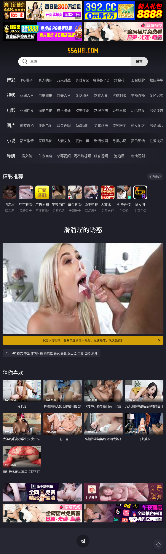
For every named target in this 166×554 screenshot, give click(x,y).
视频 (11, 95)
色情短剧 (138, 156)
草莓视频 (64, 156)
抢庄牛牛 (156, 80)
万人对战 (64, 80)
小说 (11, 141)
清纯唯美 (119, 125)
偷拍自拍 (45, 110)
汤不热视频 (82, 156)
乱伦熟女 (138, 110)
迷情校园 (101, 140)
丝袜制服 (119, 95)
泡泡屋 (119, 156)
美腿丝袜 (101, 125)
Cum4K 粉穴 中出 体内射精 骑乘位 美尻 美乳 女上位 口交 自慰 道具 (51, 353)
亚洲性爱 (27, 110)
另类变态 (156, 110)
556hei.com (82, 50)
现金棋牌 (138, 80)
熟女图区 (138, 125)
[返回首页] (158, 544)
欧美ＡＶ (64, 95)
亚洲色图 (45, 125)
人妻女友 (64, 140)
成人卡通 (64, 110)
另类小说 (119, 140)
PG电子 (27, 80)
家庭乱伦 (45, 140)
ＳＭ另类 (156, 95)
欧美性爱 (82, 110)
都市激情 (27, 140)
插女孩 (27, 156)
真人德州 (45, 80)
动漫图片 (82, 125)
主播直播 (138, 95)
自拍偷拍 (45, 95)
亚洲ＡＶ (27, 95)
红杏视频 (101, 156)
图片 (11, 125)
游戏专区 (82, 80)
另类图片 (156, 125)
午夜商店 (45, 156)
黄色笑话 (138, 140)
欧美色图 (64, 125)
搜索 (139, 61)
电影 (11, 110)
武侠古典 (82, 140)
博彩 (11, 80)
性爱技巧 (156, 140)
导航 (11, 156)
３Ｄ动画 (82, 95)
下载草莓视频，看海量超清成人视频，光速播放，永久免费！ (83, 340)
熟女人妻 (101, 95)
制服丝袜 (101, 110)
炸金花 (119, 80)
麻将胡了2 (101, 80)
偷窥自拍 (27, 125)
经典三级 (119, 110)
